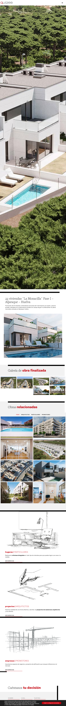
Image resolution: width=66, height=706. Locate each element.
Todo (17, 414)
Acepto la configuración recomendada (51, 703)
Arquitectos (25, 414)
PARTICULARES (16, 552)
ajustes (32, 704)
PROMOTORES (17, 661)
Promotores (46, 414)
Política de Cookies (17, 704)
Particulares (35, 414)
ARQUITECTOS (17, 606)
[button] (62, 3)
